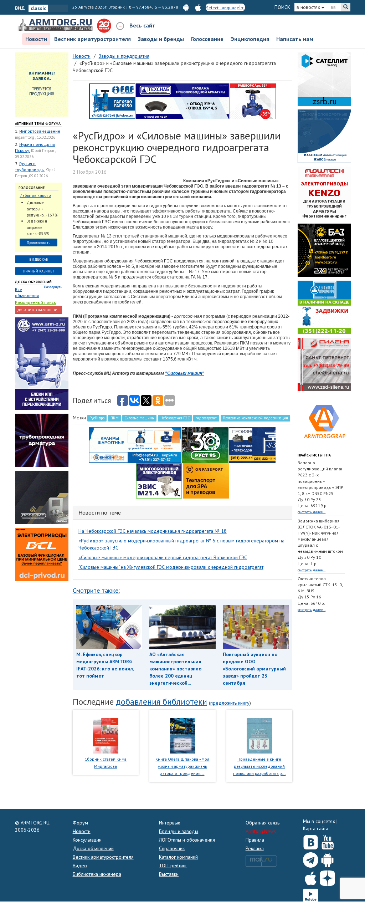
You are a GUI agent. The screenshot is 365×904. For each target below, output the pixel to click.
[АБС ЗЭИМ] (324, 135)
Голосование (207, 38)
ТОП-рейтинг (173, 865)
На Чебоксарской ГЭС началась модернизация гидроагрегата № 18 (152, 531)
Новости (36, 38)
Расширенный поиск (35, 302)
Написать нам (294, 38)
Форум (80, 822)
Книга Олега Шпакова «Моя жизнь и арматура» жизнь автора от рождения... (182, 766)
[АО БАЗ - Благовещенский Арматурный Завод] (324, 249)
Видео (80, 865)
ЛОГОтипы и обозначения (187, 840)
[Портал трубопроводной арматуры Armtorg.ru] (56, 25)
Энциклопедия (250, 38)
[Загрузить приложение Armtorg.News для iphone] (310, 876)
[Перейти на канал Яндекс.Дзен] (327, 877)
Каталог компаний (178, 857)
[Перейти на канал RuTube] (310, 895)
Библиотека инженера (97, 874)
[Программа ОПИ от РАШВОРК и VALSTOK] (253, 100)
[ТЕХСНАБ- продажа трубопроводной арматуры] (182, 100)
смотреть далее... (311, 512)
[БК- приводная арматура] (41, 554)
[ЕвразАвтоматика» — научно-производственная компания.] (159, 480)
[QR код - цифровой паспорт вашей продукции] (206, 480)
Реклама (255, 848)
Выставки (169, 874)
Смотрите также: (96, 590)
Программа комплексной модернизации (255, 417)
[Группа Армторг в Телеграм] (310, 858)
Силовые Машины (139, 417)
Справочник (172, 848)
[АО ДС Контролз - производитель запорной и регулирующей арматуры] (41, 440)
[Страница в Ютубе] (327, 841)
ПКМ (114, 417)
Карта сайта (315, 828)
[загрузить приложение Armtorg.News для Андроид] (186, 7)
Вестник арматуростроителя (92, 38)
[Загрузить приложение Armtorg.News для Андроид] (327, 858)
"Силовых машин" (184, 373)
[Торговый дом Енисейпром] (135, 444)
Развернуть (53, 287)
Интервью (169, 822)
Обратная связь (262, 822)
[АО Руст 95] (205, 444)
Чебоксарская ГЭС (175, 417)
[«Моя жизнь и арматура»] (182, 735)
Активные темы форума (38, 123)
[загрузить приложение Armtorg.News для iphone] (198, 7)
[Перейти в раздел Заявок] (41, 84)
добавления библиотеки (161, 701)
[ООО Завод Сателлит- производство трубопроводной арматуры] (324, 78)
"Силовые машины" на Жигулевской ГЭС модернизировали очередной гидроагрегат (170, 567)
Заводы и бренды (161, 38)
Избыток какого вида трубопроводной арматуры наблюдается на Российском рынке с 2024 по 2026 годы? (38, 196)
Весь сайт (142, 25)
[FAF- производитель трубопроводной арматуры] (112, 100)
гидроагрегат (206, 417)
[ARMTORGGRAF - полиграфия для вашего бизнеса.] (324, 421)
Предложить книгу (230, 703)
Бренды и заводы (178, 831)
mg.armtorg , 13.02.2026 (35, 137)
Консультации (87, 840)
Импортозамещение (39, 131)
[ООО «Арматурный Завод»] (41, 363)
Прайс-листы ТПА (314, 455)
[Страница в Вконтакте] (310, 841)
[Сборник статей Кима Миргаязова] (105, 735)
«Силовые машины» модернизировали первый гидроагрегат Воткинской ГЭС (162, 557)
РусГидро (96, 417)
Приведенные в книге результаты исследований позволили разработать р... (259, 766)
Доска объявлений (33, 282)
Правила (255, 840)
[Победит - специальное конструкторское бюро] (41, 497)
